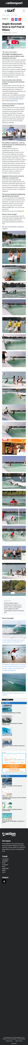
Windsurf (5, 868)
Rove (3, 863)
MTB (3, 866)
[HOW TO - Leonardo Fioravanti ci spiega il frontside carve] (14, 719)
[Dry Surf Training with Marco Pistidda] (14, 708)
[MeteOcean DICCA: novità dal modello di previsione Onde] (14, 805)
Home (3, 15)
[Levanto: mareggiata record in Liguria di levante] (14, 781)
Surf (12, 15)
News (15, 15)
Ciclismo (5, 865)
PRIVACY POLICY (19, 1041)
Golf (3, 872)
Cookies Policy (9, 1041)
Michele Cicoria (7, 32)
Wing (4, 870)
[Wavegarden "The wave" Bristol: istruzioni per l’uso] (14, 741)
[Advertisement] (14, 903)
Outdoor (5, 859)
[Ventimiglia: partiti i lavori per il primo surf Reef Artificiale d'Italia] (14, 793)
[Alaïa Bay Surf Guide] (14, 731)
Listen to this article (10, 52)
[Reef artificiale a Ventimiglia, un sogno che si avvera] (14, 817)
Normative (14, 1043)
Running (5, 861)
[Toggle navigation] (24, 10)
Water (8, 15)
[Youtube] (4, 881)
